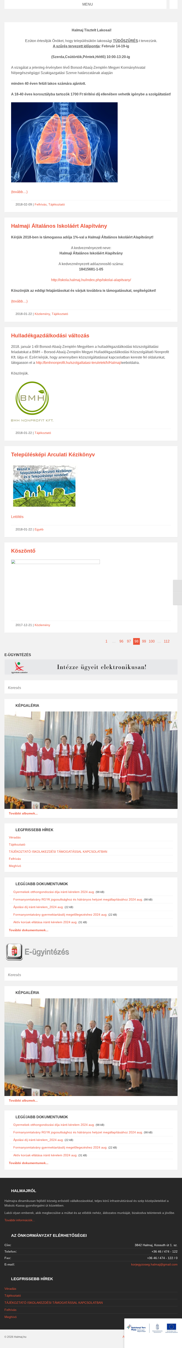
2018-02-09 (24, 204)
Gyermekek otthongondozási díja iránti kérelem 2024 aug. (54, 892)
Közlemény (42, 314)
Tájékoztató (56, 204)
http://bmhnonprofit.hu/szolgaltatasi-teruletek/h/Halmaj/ (78, 363)
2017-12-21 (24, 625)
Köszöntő (23, 551)
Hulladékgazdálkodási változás (50, 335)
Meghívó (15, 866)
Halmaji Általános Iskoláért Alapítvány (59, 226)
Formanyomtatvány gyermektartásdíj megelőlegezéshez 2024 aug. (60, 914)
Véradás (15, 837)
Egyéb (39, 529)
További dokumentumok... (28, 930)
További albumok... (23, 813)
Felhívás (41, 204)
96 (121, 641)
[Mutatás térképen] (174, 4)
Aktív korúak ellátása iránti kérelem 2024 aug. (45, 922)
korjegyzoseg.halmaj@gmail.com (154, 1264)
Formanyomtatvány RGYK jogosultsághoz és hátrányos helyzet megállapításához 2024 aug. (78, 899)
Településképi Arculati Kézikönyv (53, 454)
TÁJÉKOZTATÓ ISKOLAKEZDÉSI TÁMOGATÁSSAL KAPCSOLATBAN (58, 851)
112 (167, 641)
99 (144, 641)
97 (129, 641)
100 (152, 641)
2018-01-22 (24, 314)
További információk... (19, 1220)
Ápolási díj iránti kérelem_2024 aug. (38, 907)
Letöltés (17, 517)
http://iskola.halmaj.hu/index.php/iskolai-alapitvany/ (91, 280)
